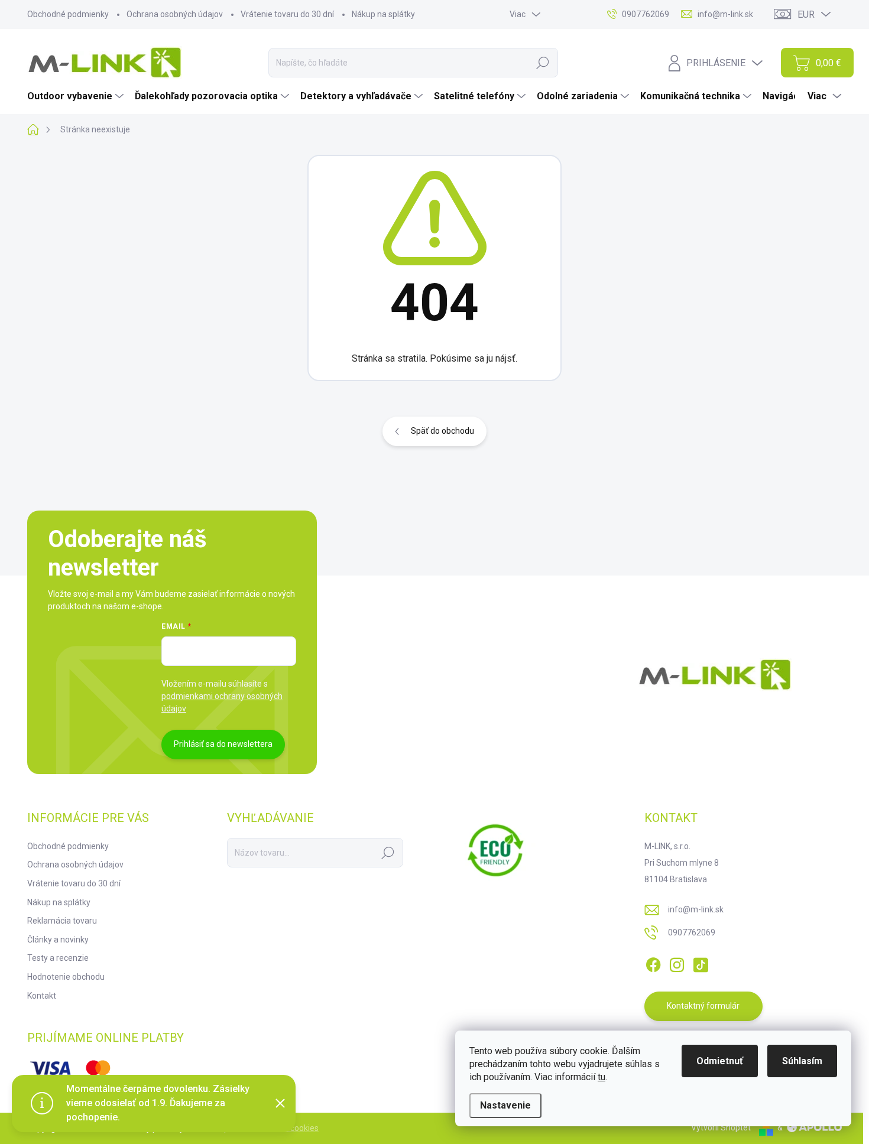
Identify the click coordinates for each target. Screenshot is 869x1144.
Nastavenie (505, 1105)
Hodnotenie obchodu (66, 977)
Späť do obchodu (442, 431)
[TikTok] (700, 962)
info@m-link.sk (696, 909)
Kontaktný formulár (703, 1005)
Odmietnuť (719, 1061)
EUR (806, 14)
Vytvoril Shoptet (721, 1127)
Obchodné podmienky (68, 14)
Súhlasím (802, 1061)
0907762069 (691, 932)
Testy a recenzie (58, 958)
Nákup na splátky (383, 14)
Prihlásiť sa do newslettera (223, 744)
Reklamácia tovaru (62, 920)
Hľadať (542, 62)
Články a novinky (58, 939)
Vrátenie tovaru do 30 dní (287, 14)
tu (601, 1077)
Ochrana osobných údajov (175, 14)
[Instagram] (677, 962)
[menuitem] (77, 96)
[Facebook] (653, 962)
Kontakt (41, 995)
